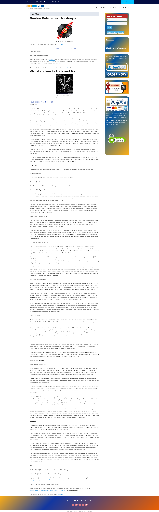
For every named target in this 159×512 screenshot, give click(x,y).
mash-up (52, 59)
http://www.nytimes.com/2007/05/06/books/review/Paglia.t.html (50, 480)
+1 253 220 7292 (37, 2)
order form (67, 68)
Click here (60, 44)
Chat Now (129, 2)
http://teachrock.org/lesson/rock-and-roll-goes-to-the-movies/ (48, 490)
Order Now (113, 7)
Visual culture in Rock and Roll (53, 71)
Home (97, 7)
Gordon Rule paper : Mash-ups (53, 18)
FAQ (119, 7)
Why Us (76, 500)
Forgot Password (111, 32)
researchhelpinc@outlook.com (55, 2)
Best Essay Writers (76, 511)
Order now (121, 32)
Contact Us (126, 7)
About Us (103, 7)
